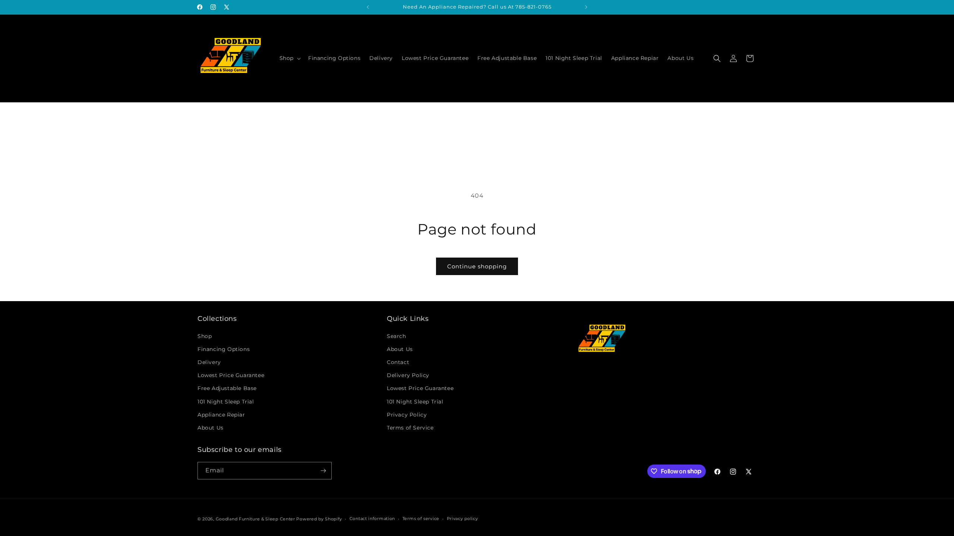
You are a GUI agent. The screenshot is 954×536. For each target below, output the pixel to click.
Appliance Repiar (221, 414)
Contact (398, 362)
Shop (205, 336)
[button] (289, 58)
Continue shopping (477, 266)
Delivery (209, 362)
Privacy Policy (407, 414)
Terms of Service (410, 427)
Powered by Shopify (319, 518)
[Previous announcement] (368, 7)
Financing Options (224, 349)
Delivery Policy (408, 375)
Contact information (372, 518)
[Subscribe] (323, 470)
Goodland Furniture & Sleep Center (255, 518)
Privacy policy (462, 518)
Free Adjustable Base (227, 388)
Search (396, 336)
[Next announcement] (586, 7)
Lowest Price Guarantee (231, 375)
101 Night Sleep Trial (226, 401)
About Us (211, 427)
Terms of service (420, 518)
